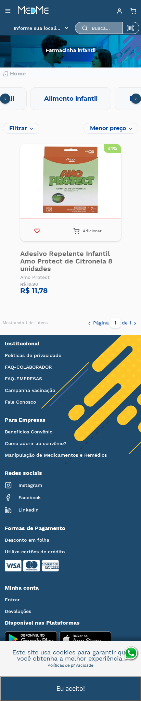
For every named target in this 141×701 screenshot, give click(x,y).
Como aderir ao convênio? (35, 443)
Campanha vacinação (30, 390)
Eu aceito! (70, 688)
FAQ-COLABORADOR (28, 367)
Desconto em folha (27, 540)
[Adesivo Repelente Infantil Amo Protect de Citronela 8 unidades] (70, 182)
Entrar (12, 599)
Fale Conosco (20, 402)
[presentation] (5, 99)
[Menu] (119, 10)
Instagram (30, 485)
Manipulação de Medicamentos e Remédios (56, 455)
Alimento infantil (71, 98)
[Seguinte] (135, 322)
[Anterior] (89, 322)
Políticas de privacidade (33, 355)
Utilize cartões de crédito (35, 551)
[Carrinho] (133, 10)
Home (18, 74)
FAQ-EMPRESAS (23, 378)
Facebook (29, 497)
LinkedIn (28, 510)
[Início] (33, 10)
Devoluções (18, 611)
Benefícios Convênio (28, 431)
